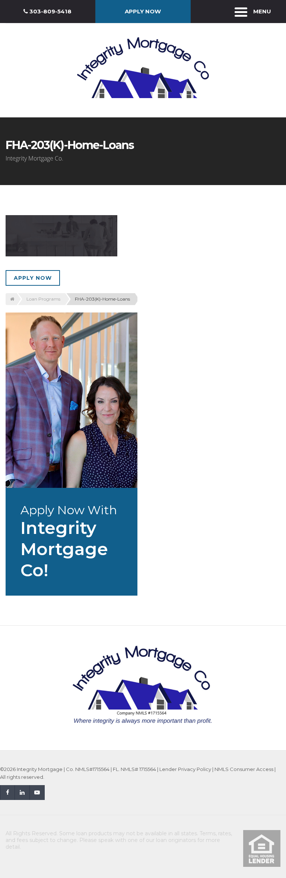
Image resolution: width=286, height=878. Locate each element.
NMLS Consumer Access (243, 769)
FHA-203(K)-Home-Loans (102, 299)
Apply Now (33, 278)
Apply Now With (68, 542)
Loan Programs (43, 299)
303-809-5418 (50, 11)
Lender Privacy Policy (185, 769)
